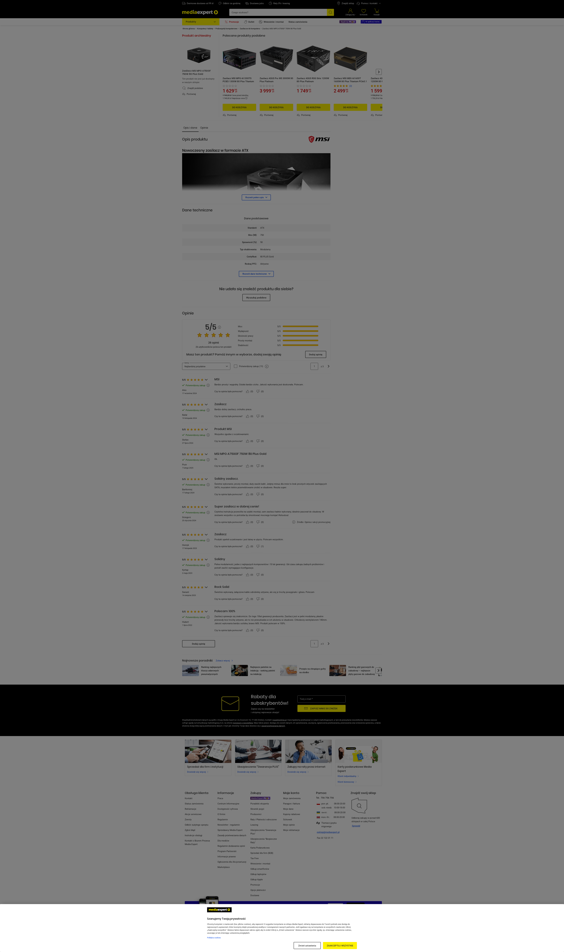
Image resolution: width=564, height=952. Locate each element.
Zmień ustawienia (307, 945)
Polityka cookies (214, 937)
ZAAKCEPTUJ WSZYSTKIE (340, 945)
